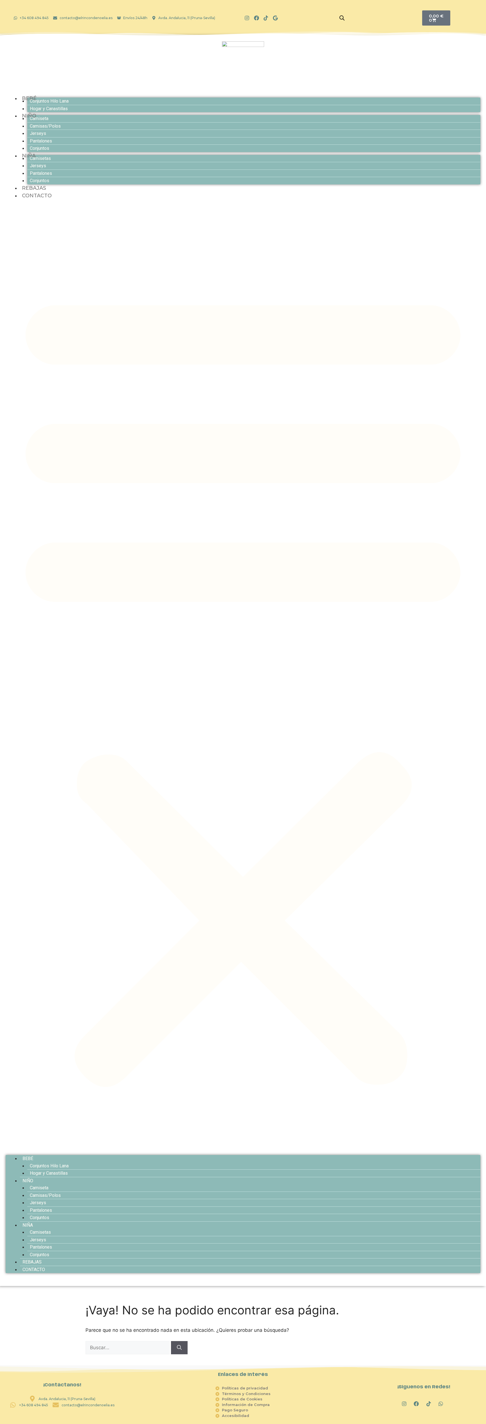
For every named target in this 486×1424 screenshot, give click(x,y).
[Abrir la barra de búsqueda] (342, 18)
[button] (243, 683)
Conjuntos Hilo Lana (49, 101)
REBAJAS (32, 1262)
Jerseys (38, 133)
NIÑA (27, 1225)
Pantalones (41, 141)
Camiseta (39, 118)
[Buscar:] (128, 1347)
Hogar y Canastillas (49, 108)
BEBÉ (27, 1158)
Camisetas (40, 158)
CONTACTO (37, 196)
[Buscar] (179, 1348)
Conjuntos (39, 148)
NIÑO (27, 1180)
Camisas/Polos (45, 126)
